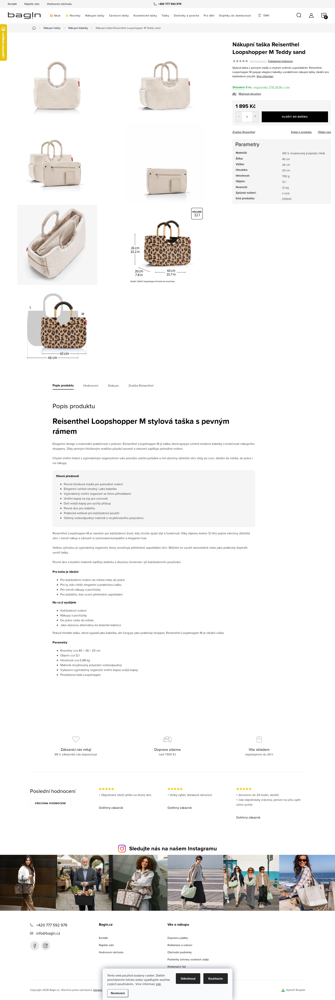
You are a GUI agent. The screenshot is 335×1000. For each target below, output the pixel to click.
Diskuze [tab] (113, 385)
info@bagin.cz (48, 933)
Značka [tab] (141, 385)
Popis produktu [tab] (63, 385)
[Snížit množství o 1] (239, 117)
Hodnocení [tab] (90, 385)
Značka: (243, 132)
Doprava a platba (178, 938)
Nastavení (118, 993)
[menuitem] (55, 15)
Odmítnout (188, 978)
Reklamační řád (177, 966)
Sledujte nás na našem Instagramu (173, 848)
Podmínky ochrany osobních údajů (188, 959)
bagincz (45, 945)
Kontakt (12, 4)
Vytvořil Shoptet (295, 990)
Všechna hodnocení (50, 803)
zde (158, 984)
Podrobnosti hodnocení (280, 61)
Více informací (264, 76)
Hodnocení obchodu (59, 4)
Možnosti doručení (250, 94)
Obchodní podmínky (180, 952)
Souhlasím (215, 978)
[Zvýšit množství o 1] (255, 117)
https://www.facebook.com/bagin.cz (34, 945)
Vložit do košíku (295, 117)
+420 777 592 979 (51, 925)
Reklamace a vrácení (180, 945)
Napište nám (31, 4)
